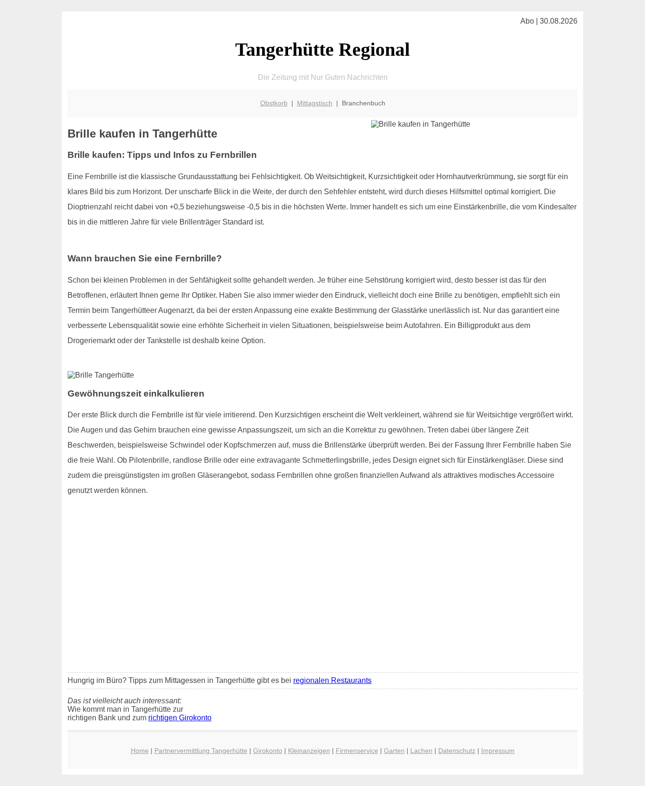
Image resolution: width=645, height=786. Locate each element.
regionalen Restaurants (332, 680)
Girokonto (267, 750)
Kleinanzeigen (309, 750)
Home (140, 750)
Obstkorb (274, 103)
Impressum (498, 750)
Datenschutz (456, 750)
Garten (394, 750)
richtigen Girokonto (180, 718)
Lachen (421, 750)
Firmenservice (357, 750)
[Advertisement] (322, 594)
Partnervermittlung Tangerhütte (200, 750)
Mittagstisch (314, 103)
